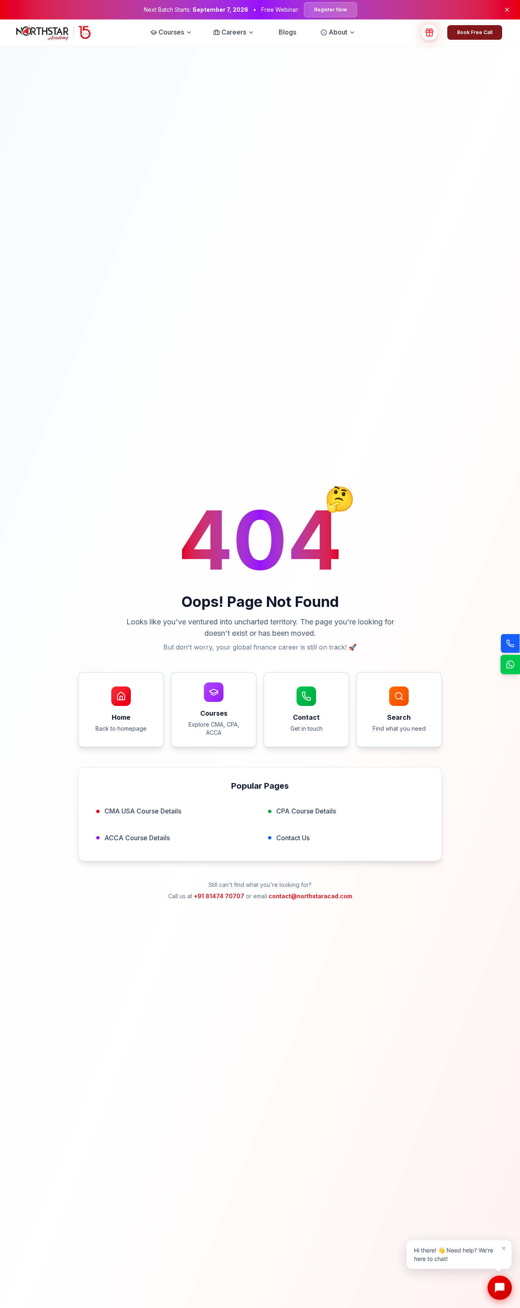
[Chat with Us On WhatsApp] (510, 664)
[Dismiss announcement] (507, 10)
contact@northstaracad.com (310, 896)
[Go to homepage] (53, 32)
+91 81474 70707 (219, 896)
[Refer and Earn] (429, 32)
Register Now (330, 9)
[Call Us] (510, 643)
